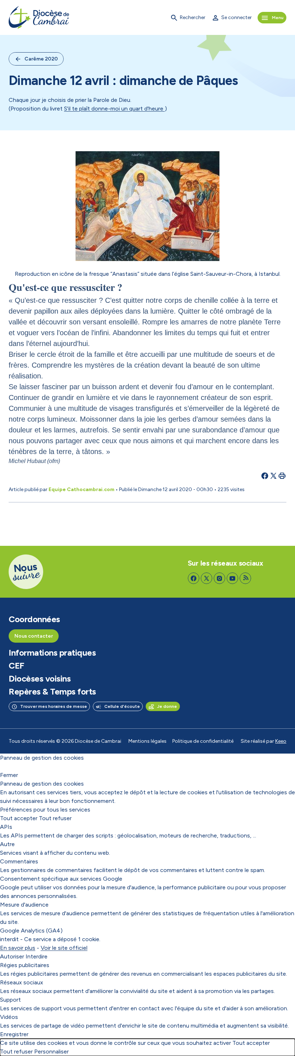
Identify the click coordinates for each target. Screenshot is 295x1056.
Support (10, 999)
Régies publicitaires (24, 965)
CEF (16, 665)
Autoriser (12, 956)
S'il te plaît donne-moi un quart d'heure (114, 108)
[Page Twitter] (206, 578)
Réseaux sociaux (21, 982)
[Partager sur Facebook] (264, 475)
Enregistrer (14, 1034)
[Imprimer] (282, 475)
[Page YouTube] (232, 578)
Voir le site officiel (64, 947)
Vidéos (9, 1017)
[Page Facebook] (193, 578)
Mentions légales (147, 741)
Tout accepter (18, 818)
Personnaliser (51, 1051)
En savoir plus (17, 947)
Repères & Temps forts (52, 691)
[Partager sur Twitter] (273, 475)
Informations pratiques (52, 652)
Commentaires (19, 861)
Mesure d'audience (24, 904)
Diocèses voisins (40, 678)
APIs (6, 826)
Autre (7, 844)
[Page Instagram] (219, 578)
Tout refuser (55, 818)
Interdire (36, 956)
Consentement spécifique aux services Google (61, 878)
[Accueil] (39, 17)
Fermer (9, 775)
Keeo (280, 741)
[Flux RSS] (245, 578)
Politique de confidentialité (202, 741)
